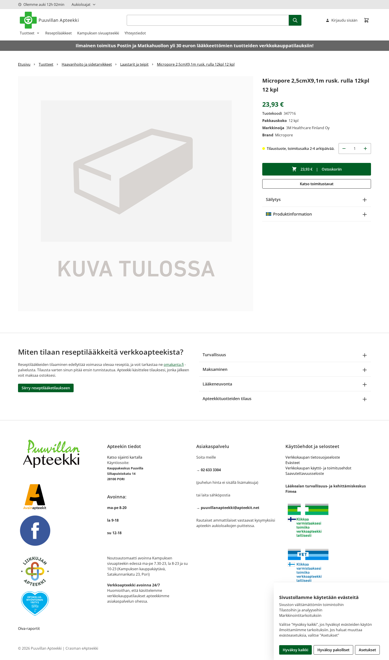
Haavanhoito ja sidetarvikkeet (87, 64)
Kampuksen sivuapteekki (98, 33)
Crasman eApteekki (82, 648)
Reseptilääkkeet (58, 33)
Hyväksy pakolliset (333, 649)
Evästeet (292, 462)
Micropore (284, 135)
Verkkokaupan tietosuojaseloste (312, 457)
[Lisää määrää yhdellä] (365, 148)
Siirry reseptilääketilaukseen (46, 387)
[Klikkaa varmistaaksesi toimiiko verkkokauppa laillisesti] (328, 520)
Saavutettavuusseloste (304, 473)
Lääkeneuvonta (217, 384)
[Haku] (295, 20)
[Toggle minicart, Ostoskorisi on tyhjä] (366, 20)
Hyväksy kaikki (295, 649)
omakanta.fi (174, 364)
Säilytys (273, 199)
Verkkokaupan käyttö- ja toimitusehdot (318, 468)
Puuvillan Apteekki (58, 20)
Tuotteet (27, 33)
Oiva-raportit (29, 628)
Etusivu (24, 64)
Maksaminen (215, 369)
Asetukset (367, 649)
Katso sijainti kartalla (124, 457)
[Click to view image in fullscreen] (135, 193)
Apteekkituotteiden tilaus (227, 398)
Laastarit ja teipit (134, 64)
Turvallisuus (214, 354)
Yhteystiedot (135, 33)
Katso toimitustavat (316, 183)
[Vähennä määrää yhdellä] (344, 148)
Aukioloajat (81, 4)
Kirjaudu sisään (344, 20)
